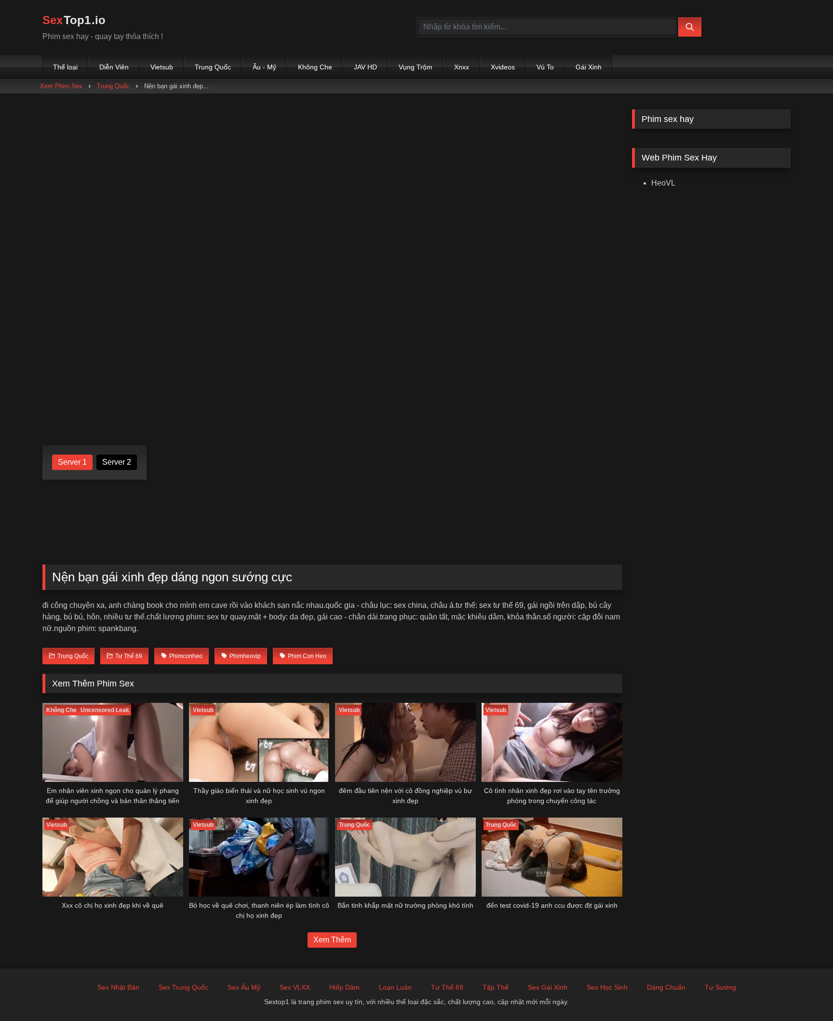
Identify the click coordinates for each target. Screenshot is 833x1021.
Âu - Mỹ (264, 67)
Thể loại (65, 67)
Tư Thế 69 (447, 987)
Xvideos (503, 67)
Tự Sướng (720, 987)
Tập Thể (496, 987)
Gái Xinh (589, 67)
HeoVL (663, 183)
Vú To (545, 67)
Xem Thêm (332, 940)
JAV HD (365, 67)
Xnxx (461, 67)
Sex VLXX (295, 987)
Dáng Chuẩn (666, 987)
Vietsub (161, 67)
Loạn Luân (395, 987)
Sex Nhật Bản (118, 987)
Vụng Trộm (415, 67)
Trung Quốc (213, 67)
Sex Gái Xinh (547, 987)
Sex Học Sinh (607, 987)
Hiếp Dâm (344, 987)
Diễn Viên (114, 67)
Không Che (315, 67)
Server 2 (116, 462)
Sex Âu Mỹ (244, 987)
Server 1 (72, 462)
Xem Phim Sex (61, 86)
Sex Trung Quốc (183, 987)
